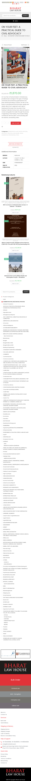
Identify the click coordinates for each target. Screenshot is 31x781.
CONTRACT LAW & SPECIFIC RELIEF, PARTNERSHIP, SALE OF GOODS (16, 381)
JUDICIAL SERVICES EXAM (9, 502)
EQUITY (5, 434)
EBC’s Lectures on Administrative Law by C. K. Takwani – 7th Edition (15, 205)
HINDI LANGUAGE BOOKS (9, 476)
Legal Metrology (7, 520)
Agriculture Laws (7, 312)
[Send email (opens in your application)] (18, 4)
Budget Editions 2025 (8, 345)
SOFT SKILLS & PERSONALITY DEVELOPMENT (13, 597)
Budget (5, 340)
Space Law (6, 599)
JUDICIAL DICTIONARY (8, 500)
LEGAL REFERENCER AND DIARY (10, 522)
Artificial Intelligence (8, 325)
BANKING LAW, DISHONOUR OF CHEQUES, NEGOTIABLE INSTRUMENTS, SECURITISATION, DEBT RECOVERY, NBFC (16, 330)
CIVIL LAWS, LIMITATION (8, 352)
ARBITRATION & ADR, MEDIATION (10, 321)
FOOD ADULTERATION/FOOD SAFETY (11, 454)
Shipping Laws (6, 593)
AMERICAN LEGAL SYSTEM (10, 458)
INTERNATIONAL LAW (8, 493)
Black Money (6, 338)
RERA (4, 586)
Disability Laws (6, 414)
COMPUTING (6, 370)
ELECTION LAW (6, 421)
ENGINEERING (6, 425)
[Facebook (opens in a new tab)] (13, 4)
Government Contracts (8, 467)
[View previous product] (3, 45)
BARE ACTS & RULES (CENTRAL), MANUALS (13, 334)
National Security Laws (8, 553)
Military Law (6, 538)
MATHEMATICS (6, 529)
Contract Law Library (8, 385)
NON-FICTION (6, 557)
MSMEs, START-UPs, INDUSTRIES (10, 546)
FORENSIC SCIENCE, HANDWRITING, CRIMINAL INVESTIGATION (13, 461)
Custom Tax (6, 398)
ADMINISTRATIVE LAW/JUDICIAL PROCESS (17, 131)
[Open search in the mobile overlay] (15, 15)
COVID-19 (6, 562)
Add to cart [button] (15, 212)
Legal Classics (6, 518)
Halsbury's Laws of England (9, 471)
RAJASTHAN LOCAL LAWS (9, 574)
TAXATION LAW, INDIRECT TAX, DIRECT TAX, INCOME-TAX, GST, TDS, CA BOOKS (15, 612)
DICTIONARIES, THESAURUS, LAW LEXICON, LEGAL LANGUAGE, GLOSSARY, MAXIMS (14, 404)
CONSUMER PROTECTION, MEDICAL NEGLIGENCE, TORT (16, 378)
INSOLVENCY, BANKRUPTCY (9, 485)
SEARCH (6, 622)
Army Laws (5, 323)
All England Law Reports (9, 314)
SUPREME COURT (7, 606)
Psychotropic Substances (9, 572)
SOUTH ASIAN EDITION (9, 583)
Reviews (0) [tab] (15, 147)
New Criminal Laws (8, 336)
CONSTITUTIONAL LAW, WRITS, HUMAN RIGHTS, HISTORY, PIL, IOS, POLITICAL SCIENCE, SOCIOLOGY (16, 239)
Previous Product (8, 45)
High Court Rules (7, 473)
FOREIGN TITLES (6, 456)
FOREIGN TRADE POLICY (9, 620)
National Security (7, 551)
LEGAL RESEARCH (8, 564)
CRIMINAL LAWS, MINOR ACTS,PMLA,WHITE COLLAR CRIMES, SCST (15, 394)
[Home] (2, 36)
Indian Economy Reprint (9, 483)
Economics (6, 416)
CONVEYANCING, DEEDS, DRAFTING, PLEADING (13, 387)
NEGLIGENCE (6, 555)
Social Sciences (7, 595)
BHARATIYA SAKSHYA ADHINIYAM (11, 445)
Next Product (24, 45)
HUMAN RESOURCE (7, 478)
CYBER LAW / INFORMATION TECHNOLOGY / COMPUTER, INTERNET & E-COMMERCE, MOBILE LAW (16, 400)
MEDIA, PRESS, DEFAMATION (9, 531)
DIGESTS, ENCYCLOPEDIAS (9, 411)
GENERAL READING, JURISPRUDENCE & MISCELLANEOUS (16, 464)
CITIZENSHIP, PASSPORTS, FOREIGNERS (12, 349)
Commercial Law (7, 356)
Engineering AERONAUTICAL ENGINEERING (13, 427)
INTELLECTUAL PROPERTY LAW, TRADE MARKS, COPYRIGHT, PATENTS (13, 490)
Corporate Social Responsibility (11, 389)
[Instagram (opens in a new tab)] (15, 4)
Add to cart (15, 123)
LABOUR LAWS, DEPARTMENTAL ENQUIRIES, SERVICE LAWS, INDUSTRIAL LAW (15, 508)
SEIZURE (6, 624)
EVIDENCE (5, 441)
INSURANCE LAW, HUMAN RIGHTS (11, 487)
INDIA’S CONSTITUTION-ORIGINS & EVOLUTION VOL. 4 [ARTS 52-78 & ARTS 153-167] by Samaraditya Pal (15, 243)
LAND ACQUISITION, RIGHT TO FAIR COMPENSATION (15, 511)
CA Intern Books (8, 617)
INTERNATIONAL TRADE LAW (9, 496)
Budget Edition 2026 (8, 343)
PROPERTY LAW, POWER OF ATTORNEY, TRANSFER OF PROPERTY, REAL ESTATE (15, 569)
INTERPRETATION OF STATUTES (10, 498)
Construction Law (7, 376)
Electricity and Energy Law (9, 423)
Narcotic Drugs (6, 548)
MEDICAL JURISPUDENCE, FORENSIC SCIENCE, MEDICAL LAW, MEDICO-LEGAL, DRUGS (16, 534)
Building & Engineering (8, 347)
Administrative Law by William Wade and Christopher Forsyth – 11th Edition (15, 276)
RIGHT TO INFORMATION (8, 588)
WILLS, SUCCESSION (7, 636)
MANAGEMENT (6, 525)
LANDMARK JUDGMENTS (8, 513)
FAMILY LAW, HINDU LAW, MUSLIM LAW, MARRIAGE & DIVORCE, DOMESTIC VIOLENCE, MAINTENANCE (15, 448)
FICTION (5, 451)
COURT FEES (6, 392)
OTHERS (5, 560)
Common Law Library (8, 359)
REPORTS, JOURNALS (8, 581)
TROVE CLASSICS (7, 631)
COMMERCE (6, 354)
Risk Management (7, 590)
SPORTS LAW (6, 602)
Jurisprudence (6, 505)
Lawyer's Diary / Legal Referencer (11, 515)
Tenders (5, 627)
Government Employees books (10, 469)
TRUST (4, 633)
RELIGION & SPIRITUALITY (8, 579)
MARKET (5, 527)
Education (5, 418)
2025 (4, 299)
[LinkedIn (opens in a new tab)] (17, 4)
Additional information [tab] (15, 144)
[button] (27, 49)
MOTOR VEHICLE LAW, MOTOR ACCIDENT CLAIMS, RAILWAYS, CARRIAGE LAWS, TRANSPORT (14, 543)
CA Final (6, 615)
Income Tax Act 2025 (8, 480)
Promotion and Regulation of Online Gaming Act (15, 566)
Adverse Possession (8, 304)
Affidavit (5, 310)
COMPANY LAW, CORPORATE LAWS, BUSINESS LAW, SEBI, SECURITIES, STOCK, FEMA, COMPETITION (15, 361)
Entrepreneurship (7, 430)
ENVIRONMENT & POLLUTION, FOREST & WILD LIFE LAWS (15, 432)
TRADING (5, 629)
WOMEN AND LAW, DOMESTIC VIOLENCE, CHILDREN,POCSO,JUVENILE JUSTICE (12, 639)
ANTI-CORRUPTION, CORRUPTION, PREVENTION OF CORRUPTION (15, 317)
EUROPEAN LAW (7, 437)
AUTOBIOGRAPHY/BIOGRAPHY (10, 327)
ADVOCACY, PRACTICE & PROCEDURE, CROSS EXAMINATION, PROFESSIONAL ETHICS (14, 307)
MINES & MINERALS (7, 540)
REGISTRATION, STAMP (8, 577)
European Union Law (8, 439)
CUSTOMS (6, 619)
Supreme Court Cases (8, 609)
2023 (5, 443)
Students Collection (8, 604)
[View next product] (28, 45)
